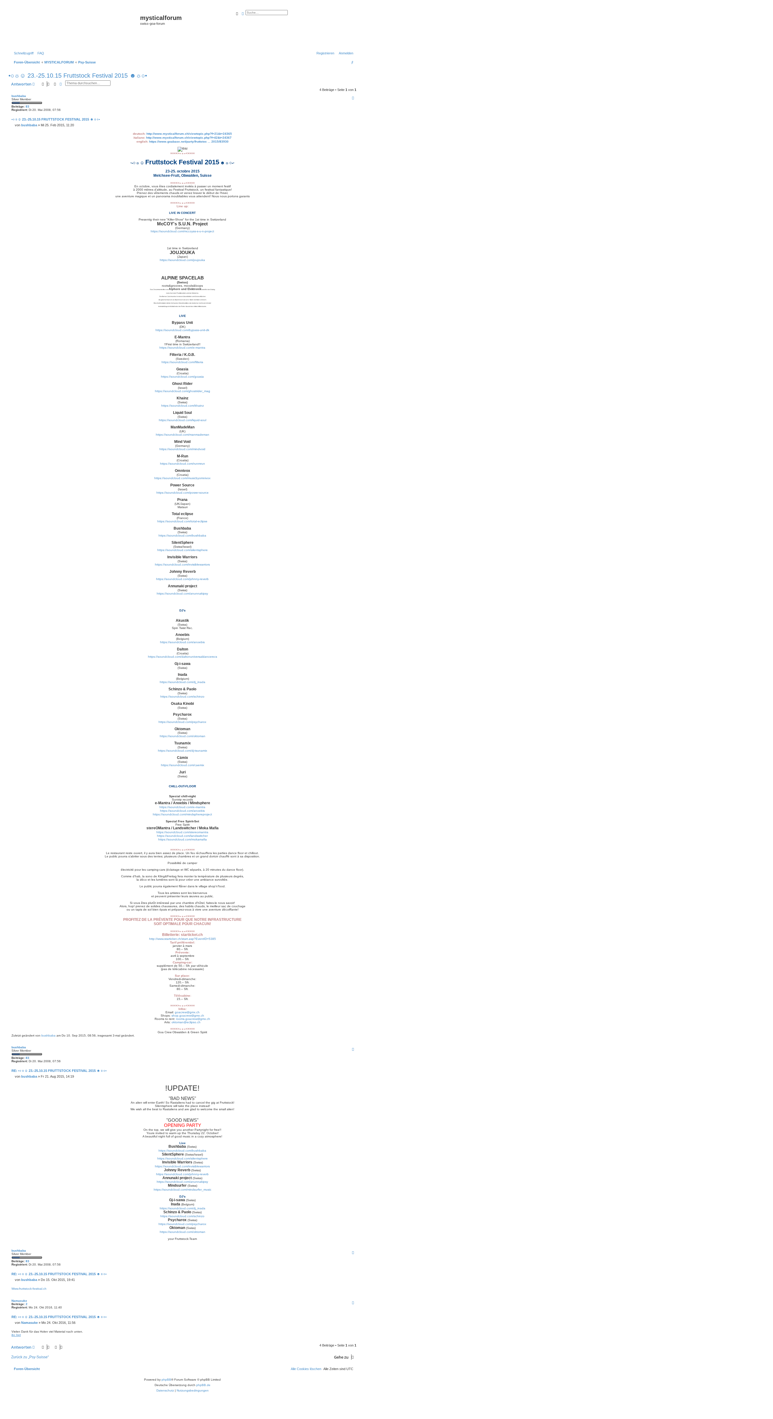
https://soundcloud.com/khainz (182, 405)
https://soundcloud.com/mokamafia (182, 839)
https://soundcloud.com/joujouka (182, 260)
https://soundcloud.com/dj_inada (182, 682)
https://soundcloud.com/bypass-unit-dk (182, 330)
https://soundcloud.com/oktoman (182, 736)
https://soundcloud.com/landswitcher (182, 835)
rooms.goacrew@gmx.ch (193, 1019)
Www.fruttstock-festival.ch (29, 1288)
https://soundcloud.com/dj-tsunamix (182, 750)
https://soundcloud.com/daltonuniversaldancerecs (182, 656)
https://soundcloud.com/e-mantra (182, 347)
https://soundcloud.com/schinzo (182, 696)
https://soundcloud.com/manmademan (182, 434)
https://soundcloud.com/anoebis (182, 642)
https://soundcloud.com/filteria (182, 362)
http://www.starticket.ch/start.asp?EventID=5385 (182, 938)
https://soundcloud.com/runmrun (182, 463)
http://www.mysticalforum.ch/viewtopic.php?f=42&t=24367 (189, 137)
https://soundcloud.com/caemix (182, 765)
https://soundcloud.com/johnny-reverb (182, 579)
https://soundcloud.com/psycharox (182, 722)
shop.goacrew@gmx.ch (188, 1015)
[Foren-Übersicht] (75, 27)
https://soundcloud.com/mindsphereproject (182, 814)
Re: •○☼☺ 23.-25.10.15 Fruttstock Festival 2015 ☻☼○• (59, 1070)
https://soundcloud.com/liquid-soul (182, 420)
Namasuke (19, 1300)
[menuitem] (39, 53)
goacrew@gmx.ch (187, 1012)
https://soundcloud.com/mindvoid (182, 449)
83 (27, 106)
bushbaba (18, 96)
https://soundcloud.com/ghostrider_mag (182, 391)
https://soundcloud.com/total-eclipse (182, 521)
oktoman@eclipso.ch (186, 1022)
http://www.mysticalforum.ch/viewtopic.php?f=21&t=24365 (189, 133)
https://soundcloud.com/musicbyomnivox (182, 478)
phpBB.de (203, 1385)
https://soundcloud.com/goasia (182, 376)
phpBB (166, 1379)
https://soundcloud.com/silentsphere (182, 550)
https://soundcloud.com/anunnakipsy (182, 593)
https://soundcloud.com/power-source (182, 492)
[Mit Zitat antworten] (353, 98)
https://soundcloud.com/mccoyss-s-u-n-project (182, 231)
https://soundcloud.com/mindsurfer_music (182, 1189)
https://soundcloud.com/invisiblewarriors (182, 564)
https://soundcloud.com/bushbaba (182, 535)
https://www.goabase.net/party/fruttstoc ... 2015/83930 (189, 141)
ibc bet (16, 1335)
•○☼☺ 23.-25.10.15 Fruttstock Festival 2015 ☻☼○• (77, 75)
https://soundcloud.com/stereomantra (182, 832)
